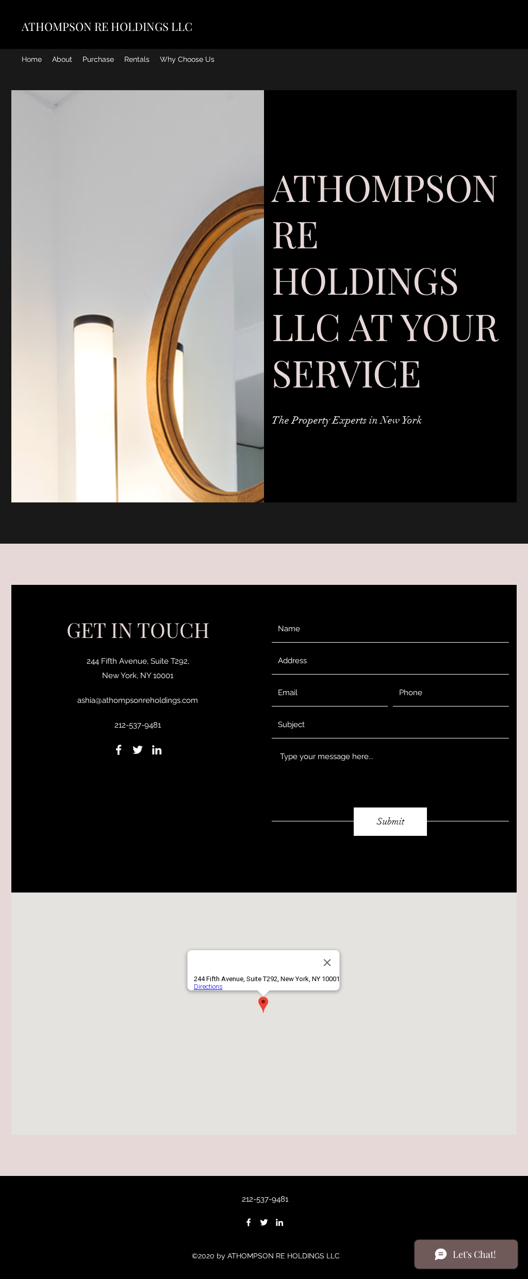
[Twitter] (137, 749)
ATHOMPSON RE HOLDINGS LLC (107, 26)
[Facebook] (118, 749)
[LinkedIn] (156, 749)
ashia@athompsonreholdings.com (137, 700)
